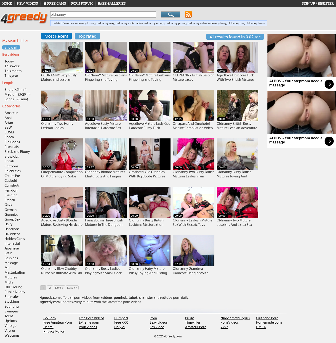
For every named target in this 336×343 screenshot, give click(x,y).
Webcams (12, 335)
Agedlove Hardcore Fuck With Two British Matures (235, 77)
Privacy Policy (54, 331)
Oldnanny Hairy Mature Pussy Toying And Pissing (148, 270)
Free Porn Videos (91, 318)
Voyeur (10, 330)
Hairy (9, 224)
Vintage (10, 325)
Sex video (157, 327)
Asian (9, 122)
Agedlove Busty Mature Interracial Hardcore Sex (103, 125)
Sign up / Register (318, 3)
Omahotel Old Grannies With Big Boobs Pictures (147, 174)
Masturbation (15, 272)
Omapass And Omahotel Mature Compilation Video (193, 125)
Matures (11, 277)
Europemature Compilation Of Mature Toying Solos (62, 174)
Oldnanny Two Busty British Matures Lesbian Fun (193, 174)
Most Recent (56, 36)
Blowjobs (12, 156)
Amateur (11, 113)
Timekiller (192, 322)
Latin (8, 253)
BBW (8, 127)
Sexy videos (159, 322)
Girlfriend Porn (267, 318)
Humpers (121, 318)
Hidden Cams (15, 238)
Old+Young (13, 287)
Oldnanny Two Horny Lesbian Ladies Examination (57, 127)
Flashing (11, 195)
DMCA (261, 327)
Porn (153, 318)
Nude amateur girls (235, 318)
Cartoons (11, 166)
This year (11, 75)
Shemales (12, 296)
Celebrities (13, 171)
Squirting (12, 306)
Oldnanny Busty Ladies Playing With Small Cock (103, 270)
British (9, 161)
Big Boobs (12, 142)
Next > (59, 288)
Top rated (87, 36)
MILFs (9, 282)
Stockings (12, 301)
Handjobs (12, 229)
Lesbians (11, 258)
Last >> (72, 288)
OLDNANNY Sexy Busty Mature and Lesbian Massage (59, 79)
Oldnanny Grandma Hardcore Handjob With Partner (190, 272)
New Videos (27, 3)
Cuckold (11, 180)
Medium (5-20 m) (18, 94)
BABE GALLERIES (112, 3)
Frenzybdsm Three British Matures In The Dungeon (104, 222)
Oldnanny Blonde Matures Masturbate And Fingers (105, 174)
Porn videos (88, 327)
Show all (11, 47)
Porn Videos (230, 322)
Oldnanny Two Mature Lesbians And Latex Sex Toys (234, 224)
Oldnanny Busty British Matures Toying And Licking (234, 176)
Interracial (12, 243)
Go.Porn (49, 318)
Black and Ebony (17, 151)
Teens (9, 316)
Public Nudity (15, 292)
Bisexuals (12, 147)
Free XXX (121, 322)
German (11, 210)
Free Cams (56, 3)
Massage (11, 263)
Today (9, 61)
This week (12, 66)
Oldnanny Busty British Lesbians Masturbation (146, 222)
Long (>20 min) (16, 99)
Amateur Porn (195, 327)
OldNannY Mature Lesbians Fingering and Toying (106, 77)
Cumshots (12, 185)
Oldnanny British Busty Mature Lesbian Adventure (237, 125)
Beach (9, 137)
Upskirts (11, 321)
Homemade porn (269, 322)
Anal (8, 118)
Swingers (12, 311)
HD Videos (12, 234)
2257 (224, 327)
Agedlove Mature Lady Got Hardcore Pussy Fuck (149, 125)
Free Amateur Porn (57, 322)
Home (7, 3)
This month (13, 71)
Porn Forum (82, 3)
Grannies (11, 214)
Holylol (119, 327)
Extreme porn (89, 322)
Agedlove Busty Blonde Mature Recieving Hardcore (62, 222)
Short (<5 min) (16, 89)
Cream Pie (12, 176)
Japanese (12, 248)
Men (8, 267)
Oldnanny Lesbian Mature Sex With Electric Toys (192, 222)
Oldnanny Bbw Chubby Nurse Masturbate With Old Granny (61, 272)
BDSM (9, 132)
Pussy (189, 318)
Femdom (11, 190)
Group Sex (12, 219)
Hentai (48, 327)
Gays (8, 205)
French (10, 200)
